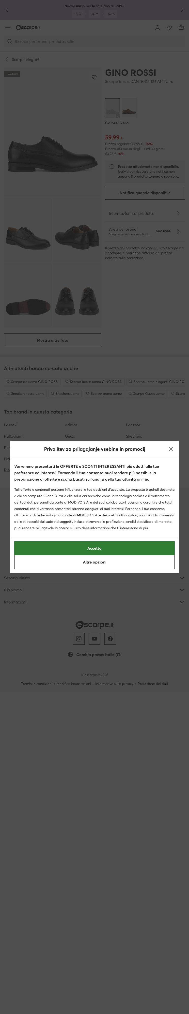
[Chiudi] (171, 449)
